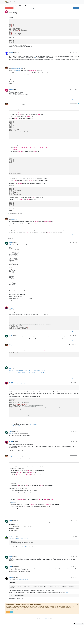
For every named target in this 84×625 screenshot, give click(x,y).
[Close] (77, 604)
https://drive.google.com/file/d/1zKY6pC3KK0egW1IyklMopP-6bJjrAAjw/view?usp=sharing (26, 372)
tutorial (35, 424)
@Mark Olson (15, 335)
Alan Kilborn (11, 577)
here (35, 57)
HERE (67, 592)
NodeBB (41, 619)
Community (12, 1)
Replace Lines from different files (22, 383)
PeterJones (11, 52)
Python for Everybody (15, 425)
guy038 (10, 66)
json (30, 424)
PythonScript (22, 546)
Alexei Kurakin (11, 89)
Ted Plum (10, 242)
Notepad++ (46, 618)
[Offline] (7, 11)
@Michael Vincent (16, 566)
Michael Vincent (11, 536)
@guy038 (16, 89)
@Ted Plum (16, 306)
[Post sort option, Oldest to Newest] (71, 8)
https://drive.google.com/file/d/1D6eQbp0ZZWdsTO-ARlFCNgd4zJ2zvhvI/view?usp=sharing (26, 370)
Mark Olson (11, 306)
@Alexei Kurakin (16, 52)
